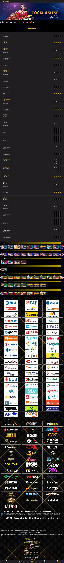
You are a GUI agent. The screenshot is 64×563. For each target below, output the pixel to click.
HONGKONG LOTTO (6, 70)
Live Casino (11, 23)
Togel (3, 23)
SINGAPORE (5, 55)
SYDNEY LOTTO (5, 41)
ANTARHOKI (3, 513)
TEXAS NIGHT (5, 106)
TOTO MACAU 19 (6, 175)
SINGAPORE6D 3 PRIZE (7, 159)
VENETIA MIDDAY (6, 144)
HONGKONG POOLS (6, 63)
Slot (7, 23)
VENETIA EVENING (6, 190)
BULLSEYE (5, 114)
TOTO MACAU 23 (6, 227)
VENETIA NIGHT (6, 235)
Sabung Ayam (19, 23)
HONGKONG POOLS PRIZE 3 (8, 211)
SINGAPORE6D (5, 48)
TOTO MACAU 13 (6, 121)
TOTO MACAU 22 (6, 204)
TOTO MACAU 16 (6, 152)
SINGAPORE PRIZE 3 (6, 167)
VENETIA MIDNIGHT (6, 99)
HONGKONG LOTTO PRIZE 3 (8, 219)
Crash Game (31, 23)
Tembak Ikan (23, 23)
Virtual (27, 23)
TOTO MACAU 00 (6, 77)
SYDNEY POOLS (6, 34)
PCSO (4, 182)
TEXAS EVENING (6, 92)
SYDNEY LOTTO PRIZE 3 (7, 136)
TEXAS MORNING (6, 197)
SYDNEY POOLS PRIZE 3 (7, 128)
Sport (15, 23)
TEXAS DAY (5, 85)
